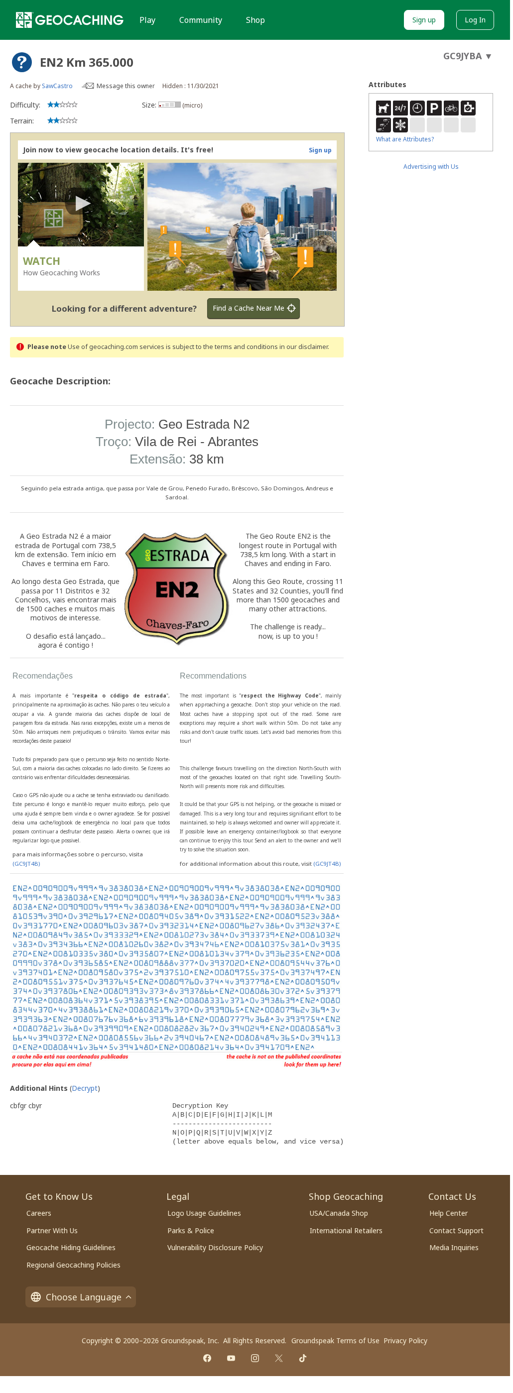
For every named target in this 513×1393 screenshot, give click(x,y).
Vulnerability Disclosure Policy (215, 1247)
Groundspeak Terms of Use (335, 1340)
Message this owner (126, 86)
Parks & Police (190, 1230)
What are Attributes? (405, 139)
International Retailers (346, 1230)
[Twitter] (279, 1358)
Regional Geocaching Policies (73, 1265)
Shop (255, 19)
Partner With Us (52, 1230)
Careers (38, 1213)
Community (200, 19)
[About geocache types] (22, 62)
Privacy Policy (405, 1340)
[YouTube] (231, 1358)
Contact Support (456, 1230)
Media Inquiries (454, 1247)
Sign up (424, 19)
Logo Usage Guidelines (204, 1213)
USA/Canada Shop (339, 1213)
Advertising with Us (431, 166)
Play (147, 19)
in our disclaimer (303, 347)
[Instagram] (255, 1358)
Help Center (448, 1213)
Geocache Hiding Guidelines (71, 1247)
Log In (475, 19)
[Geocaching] (70, 20)
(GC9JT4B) (26, 863)
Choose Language (84, 1297)
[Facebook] (207, 1358)
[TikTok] (303, 1358)
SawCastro (57, 86)
